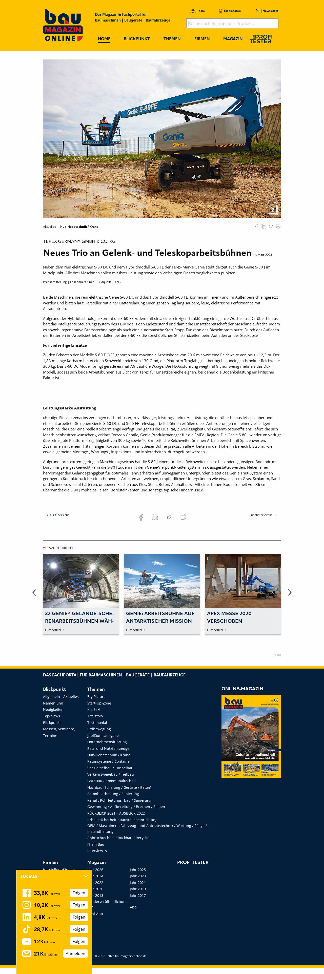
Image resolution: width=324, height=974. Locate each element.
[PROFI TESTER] (261, 39)
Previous (34, 595)
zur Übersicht (59, 515)
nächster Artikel (262, 515)
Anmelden (75, 953)
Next (290, 595)
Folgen (79, 893)
